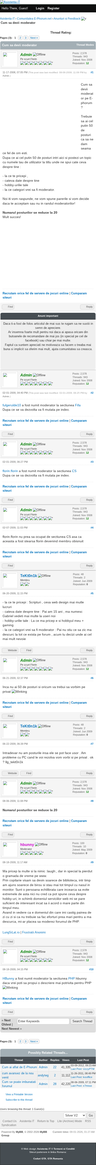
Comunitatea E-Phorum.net (34, 18)
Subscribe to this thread (19, 1099)
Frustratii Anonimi (34, 932)
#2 (92, 392)
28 (54, 1084)
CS (74, 471)
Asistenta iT (7, 18)
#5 (92, 593)
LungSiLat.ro (11, 932)
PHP (71, 978)
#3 (92, 461)
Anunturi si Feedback (67, 18)
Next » (34, 37)
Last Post (76, 1069)
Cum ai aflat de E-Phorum (19, 1067)
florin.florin (10, 471)
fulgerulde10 (12, 405)
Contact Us (10, 1121)
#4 (92, 527)
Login (40, 8)
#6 (92, 678)
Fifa (78, 405)
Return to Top (45, 1121)
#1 (92, 72)
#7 (92, 743)
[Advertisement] (42, 115)
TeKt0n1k (28, 576)
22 (54, 1067)
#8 (92, 801)
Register (53, 8)
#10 (91, 969)
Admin (6, 75)
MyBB (19, 1131)
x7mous (87, 1085)
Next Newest (10, 1028)
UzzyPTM (88, 1069)
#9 (92, 862)
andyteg (43, 1075)
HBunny (8, 978)
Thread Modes (85, 44)
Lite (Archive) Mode (69, 1121)
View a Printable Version (19, 1094)
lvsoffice (87, 1077)
